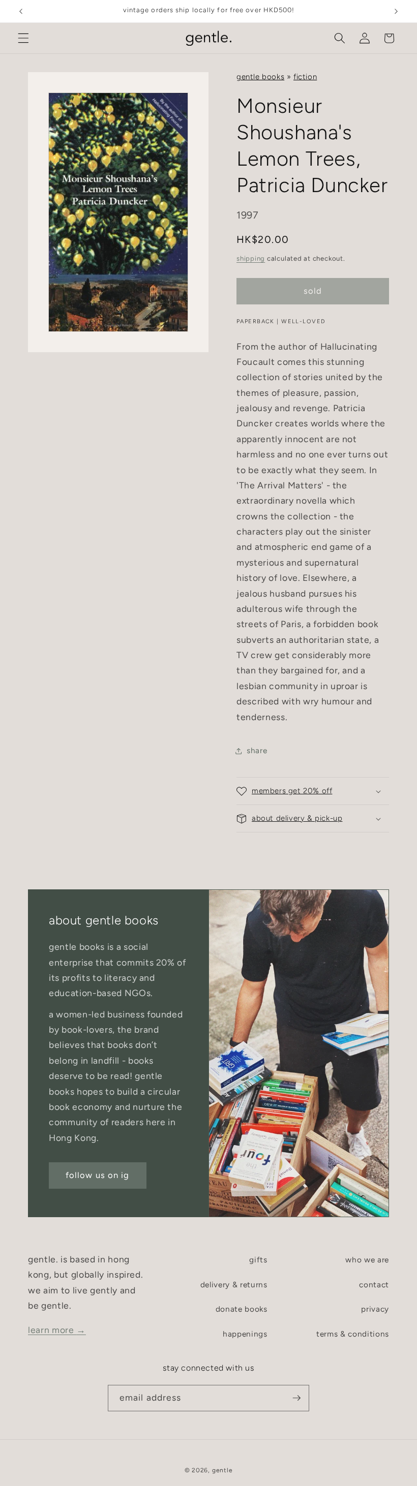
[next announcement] (396, 11)
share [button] (257, 750)
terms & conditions (352, 1334)
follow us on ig (98, 1175)
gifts (258, 1259)
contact (374, 1284)
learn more (57, 1329)
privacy (375, 1309)
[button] (23, 38)
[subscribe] (296, 1398)
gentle (222, 1470)
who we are (367, 1259)
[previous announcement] (21, 11)
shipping (250, 258)
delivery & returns (233, 1284)
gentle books (260, 76)
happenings (245, 1334)
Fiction (305, 76)
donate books (241, 1309)
